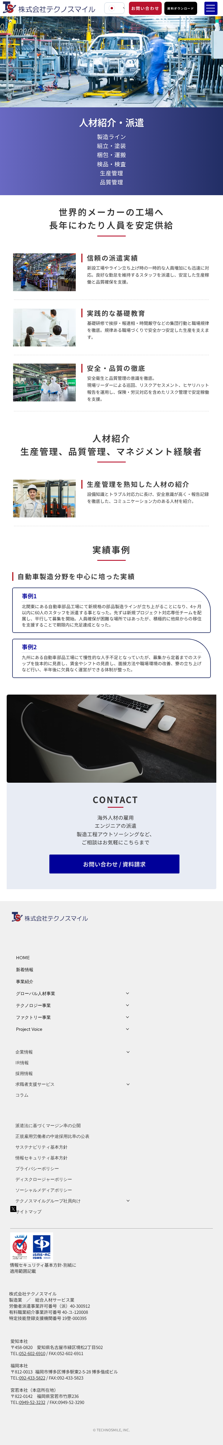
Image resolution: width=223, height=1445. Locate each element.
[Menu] (210, 8)
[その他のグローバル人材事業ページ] (127, 993)
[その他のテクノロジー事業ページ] (127, 1005)
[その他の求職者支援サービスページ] (128, 1084)
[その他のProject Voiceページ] (127, 1029)
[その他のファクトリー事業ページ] (127, 1017)
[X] (13, 1209)
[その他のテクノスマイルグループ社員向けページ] (128, 1200)
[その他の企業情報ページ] (128, 1052)
